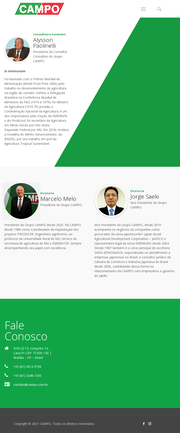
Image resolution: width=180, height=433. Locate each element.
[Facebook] (144, 423)
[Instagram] (150, 423)
